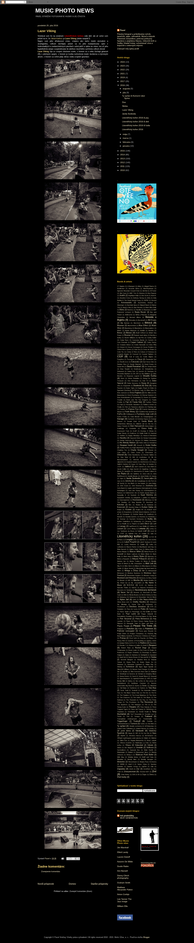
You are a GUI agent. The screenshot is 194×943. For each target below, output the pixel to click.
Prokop (123, 638)
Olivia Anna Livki (123, 602)
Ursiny (151, 728)
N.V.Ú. (141, 585)
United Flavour (141, 728)
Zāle (152, 766)
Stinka (125, 106)
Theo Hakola (144, 707)
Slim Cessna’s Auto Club (139, 671)
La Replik (123, 524)
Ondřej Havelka (139, 602)
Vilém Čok (123, 740)
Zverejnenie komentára (50, 871)
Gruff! (135, 431)
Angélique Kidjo (133, 295)
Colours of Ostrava (147, 352)
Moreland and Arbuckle (126, 578)
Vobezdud (139, 745)
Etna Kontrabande (123, 397)
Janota (154, 476)
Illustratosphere (122, 459)
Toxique (137, 716)
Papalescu (152, 609)
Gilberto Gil (140, 424)
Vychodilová (121, 750)
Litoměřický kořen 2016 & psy (135, 118)
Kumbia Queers (131, 517)
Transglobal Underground (127, 719)
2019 (122, 77)
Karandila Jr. (121, 495)
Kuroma (142, 517)
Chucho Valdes (148, 455)
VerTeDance (149, 735)
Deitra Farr (131, 371)
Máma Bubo (149, 549)
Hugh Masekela (137, 448)
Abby (139, 286)
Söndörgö (123, 674)
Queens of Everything (135, 641)
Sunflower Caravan (138, 683)
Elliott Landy (122, 852)
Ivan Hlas (142, 464)
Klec (130, 505)
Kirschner (149, 502)
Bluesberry (138, 328)
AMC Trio (132, 293)
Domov (72, 884)
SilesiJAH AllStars (123, 669)
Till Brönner (150, 709)
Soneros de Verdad (136, 674)
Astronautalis (126, 303)
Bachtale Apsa (132, 305)
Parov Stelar (124, 611)
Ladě (154, 524)
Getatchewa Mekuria (124, 424)
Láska (152, 526)
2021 (122, 73)
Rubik (152, 650)
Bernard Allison (135, 317)
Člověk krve (124, 362)
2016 (122, 85)
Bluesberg (128, 328)
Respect (152, 645)
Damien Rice (121, 364)
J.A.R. (119, 466)
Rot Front (143, 650)
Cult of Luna (134, 357)
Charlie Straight (137, 450)
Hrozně (139, 445)
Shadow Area (142, 659)
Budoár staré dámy (140, 335)
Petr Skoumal (125, 619)
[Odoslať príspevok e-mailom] (63, 858)
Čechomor (130, 359)
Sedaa (153, 657)
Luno (142, 544)
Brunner (127, 335)
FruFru (120, 414)
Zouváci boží (144, 771)
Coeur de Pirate (148, 349)
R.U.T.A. (134, 643)
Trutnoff (136, 721)
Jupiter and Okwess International (138, 488)
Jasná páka (149, 478)
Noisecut (133, 597)
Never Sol (125, 592)
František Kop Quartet (146, 412)
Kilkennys (148, 500)
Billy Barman (125, 323)
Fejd (121, 404)
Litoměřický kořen (129, 536)
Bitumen (120, 326)
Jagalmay (145, 469)
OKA (134, 599)
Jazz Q (119, 481)
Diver (122, 378)
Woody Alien (131, 759)
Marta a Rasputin (123, 559)
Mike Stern (128, 566)
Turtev (142, 724)
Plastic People (123, 626)
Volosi (119, 747)
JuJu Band (121, 488)
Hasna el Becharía (150, 435)
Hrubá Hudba (150, 445)
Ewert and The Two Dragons (137, 400)
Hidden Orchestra (150, 440)
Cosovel (135, 354)
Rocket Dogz (141, 648)
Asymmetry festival (145, 302)
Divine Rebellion (133, 378)
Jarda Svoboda (129, 114)
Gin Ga (151, 424)
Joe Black (131, 483)
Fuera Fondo (122, 416)
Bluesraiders (149, 328)
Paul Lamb (131, 614)
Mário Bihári (145, 554)
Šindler (144, 686)
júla (124, 92)
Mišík (119, 570)
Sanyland (153, 655)
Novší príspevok (46, 884)
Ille (152, 457)
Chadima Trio (122, 450)
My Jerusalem (136, 583)
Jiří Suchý (120, 483)
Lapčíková (132, 526)
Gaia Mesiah (135, 416)
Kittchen (120, 505)
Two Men (151, 724)
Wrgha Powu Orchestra (148, 762)
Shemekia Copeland (134, 664)
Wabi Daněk (148, 750)
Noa (155, 595)
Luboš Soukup (145, 542)
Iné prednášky (127, 815)
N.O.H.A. (130, 585)
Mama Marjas (122, 551)
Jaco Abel (150, 466)
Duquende (126, 385)
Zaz (137, 769)
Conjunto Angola (123, 354)
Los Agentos (140, 539)
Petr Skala (152, 616)
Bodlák (142, 330)
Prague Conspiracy (137, 633)
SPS (148, 678)
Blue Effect (143, 326)
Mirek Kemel (128, 568)
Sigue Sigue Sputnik (146, 667)
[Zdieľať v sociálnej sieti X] (73, 858)
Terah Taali (124, 690)
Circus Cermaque (134, 347)
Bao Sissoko (138, 307)
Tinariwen (120, 712)
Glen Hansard (135, 426)
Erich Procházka (133, 395)
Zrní (154, 771)
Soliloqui (153, 671)
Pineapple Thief (132, 623)
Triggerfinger (122, 721)
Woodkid (120, 759)
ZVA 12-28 (135, 774)
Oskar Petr (136, 604)
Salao (127, 655)
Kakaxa (119, 493)
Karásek (133, 495)
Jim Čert (151, 481)
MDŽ (152, 559)
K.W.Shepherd (149, 490)
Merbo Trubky (135, 561)
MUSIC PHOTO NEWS (64, 10)
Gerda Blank (147, 421)
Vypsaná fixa (135, 750)
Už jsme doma (124, 731)
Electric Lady (138, 390)
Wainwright (121, 752)
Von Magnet (128, 747)
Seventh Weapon (127, 659)
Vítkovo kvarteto (126, 743)
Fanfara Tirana (151, 402)
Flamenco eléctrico (137, 407)
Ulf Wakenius (149, 726)
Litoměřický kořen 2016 (132, 129)
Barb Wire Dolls (151, 307)
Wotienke (121, 762)
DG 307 (136, 373)
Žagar (144, 774)
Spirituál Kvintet (138, 678)
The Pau (142, 700)
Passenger (135, 611)
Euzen (146, 397)
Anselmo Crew (125, 298)
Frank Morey (130, 412)
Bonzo (129, 333)
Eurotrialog (136, 397)
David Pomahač (134, 366)
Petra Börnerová (142, 619)
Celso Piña (152, 345)
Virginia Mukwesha (137, 740)
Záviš (131, 769)
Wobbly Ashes (133, 757)
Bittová (148, 322)
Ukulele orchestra (135, 726)
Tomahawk (131, 712)
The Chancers (125, 697)
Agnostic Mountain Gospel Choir (128, 291)
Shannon (120, 664)
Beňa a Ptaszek (141, 315)
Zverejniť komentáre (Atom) (80, 891)
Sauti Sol (123, 657)
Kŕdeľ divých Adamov (142, 512)
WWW (122, 764)
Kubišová (150, 514)
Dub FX (145, 381)
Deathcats (137, 369)
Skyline (125, 671)
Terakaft (134, 690)
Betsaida (132, 320)
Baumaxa (147, 310)
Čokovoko (135, 362)
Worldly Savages (147, 759)
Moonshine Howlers (134, 575)
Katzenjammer (125, 500)
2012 (122, 162)
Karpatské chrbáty (123, 497)
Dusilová (137, 385)
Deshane (150, 371)
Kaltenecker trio (131, 493)
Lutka (151, 544)
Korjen (119, 509)
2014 (122, 154)
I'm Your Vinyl (122, 457)
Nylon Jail (124, 599)
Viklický (153, 738)
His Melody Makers (127, 443)
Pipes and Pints (147, 623)
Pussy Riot (121, 641)
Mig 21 (119, 566)
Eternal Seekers (148, 395)
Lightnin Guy (132, 533)
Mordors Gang (149, 575)
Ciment (122, 347)
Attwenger (120, 305)
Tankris (142, 688)
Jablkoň (128, 467)
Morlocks (142, 578)
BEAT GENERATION (129, 818)
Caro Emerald (122, 342)
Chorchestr (149, 452)
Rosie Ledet (132, 650)
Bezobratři (141, 320)
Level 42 (153, 531)
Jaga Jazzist (134, 469)
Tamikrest (133, 688)
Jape (121, 478)
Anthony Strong (138, 298)
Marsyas (151, 556)
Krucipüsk (126, 514)
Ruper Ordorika (133, 652)
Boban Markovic (131, 330)
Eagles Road (142, 388)
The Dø (145, 693)
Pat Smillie (146, 611)
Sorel (134, 676)
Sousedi (153, 676)
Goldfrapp (120, 428)
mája (125, 134)
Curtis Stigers (148, 357)
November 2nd (144, 597)
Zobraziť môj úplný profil (128, 49)
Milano (137, 566)
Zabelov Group (132, 766)
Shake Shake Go (146, 662)
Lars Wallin (143, 526)
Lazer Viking (127, 110)
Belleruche (128, 315)
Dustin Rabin (123, 866)
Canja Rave (124, 340)
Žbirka (151, 774)
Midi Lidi (149, 563)
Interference (144, 462)
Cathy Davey (151, 342)
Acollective (121, 288)
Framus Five (133, 409)
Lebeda (142, 528)
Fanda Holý (137, 402)
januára (126, 146)
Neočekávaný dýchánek (145, 590)
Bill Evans (152, 320)
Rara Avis (153, 643)
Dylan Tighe (130, 388)
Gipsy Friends (122, 426)
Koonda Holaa (133, 507)
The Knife (136, 697)
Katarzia (153, 497)
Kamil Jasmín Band (147, 493)
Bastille (138, 310)
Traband (148, 716)
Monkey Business (134, 573)
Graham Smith (123, 883)
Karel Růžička (147, 495)
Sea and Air (144, 657)
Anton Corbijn (123, 894)
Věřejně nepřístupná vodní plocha (129, 738)
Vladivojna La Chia (142, 743)
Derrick (141, 371)
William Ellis (122, 906)
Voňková (150, 748)
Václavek (139, 730)
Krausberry (128, 512)
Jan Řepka (121, 474)
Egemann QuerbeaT (124, 390)
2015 (122, 151)
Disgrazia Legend (133, 376)
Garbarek (131, 419)
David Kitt (120, 366)
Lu (120, 542)
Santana (135, 655)
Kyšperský (137, 521)
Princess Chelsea (141, 636)
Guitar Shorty (122, 433)
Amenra (142, 293)
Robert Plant (126, 648)
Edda (152, 388)
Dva (124, 102)
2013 (122, 158)
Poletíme (149, 628)
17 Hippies (121, 286)
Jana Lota (146, 474)
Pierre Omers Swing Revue (144, 621)
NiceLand (146, 592)
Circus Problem (148, 347)
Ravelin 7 (123, 645)
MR (129, 580)
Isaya (133, 464)
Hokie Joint (143, 443)
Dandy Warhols (135, 364)
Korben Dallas (147, 507)
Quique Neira (124, 643)
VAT (136, 733)
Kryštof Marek (138, 514)
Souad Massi (143, 676)
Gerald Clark (132, 421)
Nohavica (123, 597)
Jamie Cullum (149, 471)
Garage (120, 419)
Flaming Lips (152, 407)
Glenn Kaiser (149, 426)
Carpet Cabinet (137, 342)
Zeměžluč (146, 769)
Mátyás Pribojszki (139, 559)
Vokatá (150, 745)
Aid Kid (144, 291)
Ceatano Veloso (125, 345)
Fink (126, 407)
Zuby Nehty (125, 774)
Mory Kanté (152, 578)
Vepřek (122, 735)
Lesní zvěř (142, 531)
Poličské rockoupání (125, 631)
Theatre (132, 707)
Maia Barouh (121, 549)
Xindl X (130, 764)
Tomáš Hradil (143, 712)
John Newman (137, 486)
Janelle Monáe (132, 476)
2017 (122, 81)
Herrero (137, 440)
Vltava (128, 745)
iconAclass (143, 457)
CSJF (120, 356)
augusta (127, 88)
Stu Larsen (150, 681)
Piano (128, 621)
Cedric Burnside (140, 345)
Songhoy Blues (151, 674)
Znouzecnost (130, 771)
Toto (127, 716)
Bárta (122, 310)
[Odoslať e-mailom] (67, 858)
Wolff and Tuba (147, 757)
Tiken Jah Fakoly (137, 709)
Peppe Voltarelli (147, 614)
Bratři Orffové (141, 333)
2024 (122, 62)
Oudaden (120, 609)
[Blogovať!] (70, 858)
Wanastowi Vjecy (142, 752)
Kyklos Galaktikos (123, 521)
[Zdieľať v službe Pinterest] (78, 858)
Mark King (127, 556)
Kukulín (119, 517)
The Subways (136, 704)
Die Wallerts (146, 373)
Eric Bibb (148, 393)
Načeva (150, 585)
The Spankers (122, 704)
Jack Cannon (139, 466)
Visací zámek (151, 740)
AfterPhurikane (148, 288)
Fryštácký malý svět (145, 414)
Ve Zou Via (145, 733)
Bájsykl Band (144, 305)
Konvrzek (121, 507)
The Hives (152, 695)
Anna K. (153, 295)
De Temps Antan (150, 366)
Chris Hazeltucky (134, 455)
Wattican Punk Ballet (145, 755)
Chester (151, 450)
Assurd (153, 300)
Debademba (149, 369)
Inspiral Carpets (132, 462)
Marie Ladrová (132, 554)
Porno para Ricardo (146, 631)
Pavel (122, 30)
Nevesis (136, 592)
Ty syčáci (121, 726)
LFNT (122, 533)
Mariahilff (120, 554)
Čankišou (120, 359)
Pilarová (120, 623)
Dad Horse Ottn (148, 362)
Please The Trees (142, 625)
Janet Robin (144, 476)
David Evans (149, 364)
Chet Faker (121, 452)
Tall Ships (123, 688)
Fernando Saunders (133, 404)
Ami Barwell (122, 871)
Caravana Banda (138, 340)
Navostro (120, 590)
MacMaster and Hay (146, 547)
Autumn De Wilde (125, 861)
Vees (154, 733)
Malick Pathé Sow (135, 549)
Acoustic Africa (134, 288)
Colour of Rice (132, 352)
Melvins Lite (121, 561)
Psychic (143, 638)
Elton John (150, 390)
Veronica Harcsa (135, 735)
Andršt (122, 295)
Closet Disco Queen (124, 349)
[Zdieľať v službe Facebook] (75, 858)
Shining (119, 667)
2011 (122, 166)
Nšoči (154, 597)
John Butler (152, 483)
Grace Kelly (146, 428)
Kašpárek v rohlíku (140, 497)
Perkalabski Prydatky (124, 616)
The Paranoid (131, 700)
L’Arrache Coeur (150, 521)
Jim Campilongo (139, 481)
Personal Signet (140, 616)
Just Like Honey (134, 490)
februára (127, 142)
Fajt (127, 402)
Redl (144, 645)
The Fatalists (124, 695)
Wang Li (129, 755)
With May (120, 757)
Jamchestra (137, 471)
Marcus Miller (135, 552)
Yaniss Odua (142, 764)
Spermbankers (125, 678)
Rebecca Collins (134, 645)
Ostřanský (149, 604)
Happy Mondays (134, 435)
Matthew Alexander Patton (125, 888)
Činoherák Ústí (151, 359)
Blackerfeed (132, 325)
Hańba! (122, 435)
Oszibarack (121, 607)
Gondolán (132, 428)
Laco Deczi (144, 524)
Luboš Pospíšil (130, 542)
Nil (142, 595)
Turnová (133, 724)
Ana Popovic (152, 293)
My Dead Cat (122, 583)
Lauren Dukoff (123, 857)
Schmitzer (130, 667)
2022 (122, 69)
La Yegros (133, 524)
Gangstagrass (148, 416)
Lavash (120, 529)
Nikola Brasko (134, 595)
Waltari (130, 752)
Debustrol (120, 371)
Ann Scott (144, 295)
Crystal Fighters (147, 354)
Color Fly (120, 352)
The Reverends (146, 702)
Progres (153, 636)
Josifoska (149, 486)
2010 (122, 170)
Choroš (120, 454)
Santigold (144, 655)
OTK (151, 607)
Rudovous (120, 652)
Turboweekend (122, 724)
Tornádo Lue (149, 714)
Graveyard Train (123, 431)
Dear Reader (125, 369)
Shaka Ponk (130, 662)
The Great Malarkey (139, 695)
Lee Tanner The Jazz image (124, 900)
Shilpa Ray (149, 664)
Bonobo (151, 330)
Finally (119, 407)
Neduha (129, 590)
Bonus (119, 333)
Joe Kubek (141, 483)
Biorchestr (137, 323)
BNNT (119, 330)
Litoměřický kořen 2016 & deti (135, 121)
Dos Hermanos (133, 381)
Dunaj (143, 383)
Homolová (152, 443)
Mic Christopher (136, 563)
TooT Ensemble (135, 714)
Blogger (146, 937)
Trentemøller (147, 719)
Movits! (122, 580)
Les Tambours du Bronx (125, 531)
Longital (129, 539)
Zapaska (121, 769)
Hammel (153, 433)
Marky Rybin (139, 556)
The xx (147, 704)
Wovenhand (132, 762)
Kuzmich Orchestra (137, 519)
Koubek (128, 510)
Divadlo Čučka (150, 376)
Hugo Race (150, 448)
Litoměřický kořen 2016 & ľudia (136, 125)
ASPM (146, 300)
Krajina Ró (139, 509)
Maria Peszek (149, 551)
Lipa (152, 533)
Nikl (125, 595)
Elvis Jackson (122, 393)
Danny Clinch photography (123, 876)
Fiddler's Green (148, 404)
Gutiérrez (133, 433)
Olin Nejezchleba (146, 600)
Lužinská (120, 547)
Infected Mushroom (140, 459)
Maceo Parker (131, 547)
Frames (122, 409)
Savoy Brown (133, 657)
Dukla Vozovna (132, 383)
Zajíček (144, 766)
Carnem (151, 340)
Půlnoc (151, 638)
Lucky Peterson (130, 544)
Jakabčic (127, 471)
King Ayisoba (137, 502)
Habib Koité (143, 433)
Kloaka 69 (139, 505)
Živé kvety (121, 777)
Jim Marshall (123, 847)
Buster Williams (130, 337)
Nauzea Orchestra (147, 587)
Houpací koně (126, 445)
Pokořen (130, 628)
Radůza (143, 643)
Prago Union (121, 633)
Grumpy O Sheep (147, 431)
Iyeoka (151, 464)
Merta (146, 561)
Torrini (119, 716)
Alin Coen (123, 293)
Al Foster (153, 291)
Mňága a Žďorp (131, 571)
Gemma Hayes (142, 419)
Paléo (143, 609)
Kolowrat (150, 505)
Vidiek (146, 738)
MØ (143, 570)
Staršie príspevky (99, 884)
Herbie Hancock (125, 440)
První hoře (133, 638)
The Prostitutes (131, 702)
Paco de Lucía (132, 609)
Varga (130, 733)
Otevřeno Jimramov (137, 607)
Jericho (128, 481)
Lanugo (123, 526)
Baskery (130, 310)
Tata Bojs (152, 688)
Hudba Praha (124, 448)
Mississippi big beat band (145, 568)
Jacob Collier (121, 469)
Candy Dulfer (151, 337)
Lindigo (144, 533)
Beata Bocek (140, 312)
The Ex (153, 693)
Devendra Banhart (123, 373)
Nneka (148, 595)
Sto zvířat (139, 681)
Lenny (152, 529)
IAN (133, 457)
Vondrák (139, 748)
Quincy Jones (151, 641)
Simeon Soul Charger (139, 669)
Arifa (148, 298)
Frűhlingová (130, 414)
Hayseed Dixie (135, 438)
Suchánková (121, 683)
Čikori (139, 359)
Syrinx (137, 686)
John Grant (124, 486)
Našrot (134, 587)
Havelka (123, 438)
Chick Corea (135, 452)
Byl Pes (141, 337)
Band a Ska (127, 307)
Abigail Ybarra (149, 286)
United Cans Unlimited (125, 728)
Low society (152, 539)
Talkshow (153, 686)
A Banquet (131, 286)
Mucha (136, 580)
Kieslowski (137, 500)
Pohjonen (120, 629)
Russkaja (145, 652)
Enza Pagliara (135, 393)
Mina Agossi (146, 566)
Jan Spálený (134, 474)
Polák (140, 629)
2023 (122, 66)
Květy (150, 519)
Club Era (137, 349)
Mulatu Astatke (149, 580)
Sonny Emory (124, 676)
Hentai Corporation (149, 438)
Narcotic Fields (122, 587)
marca (126, 138)
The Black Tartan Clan (131, 693)
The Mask (147, 697)
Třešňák (150, 721)
